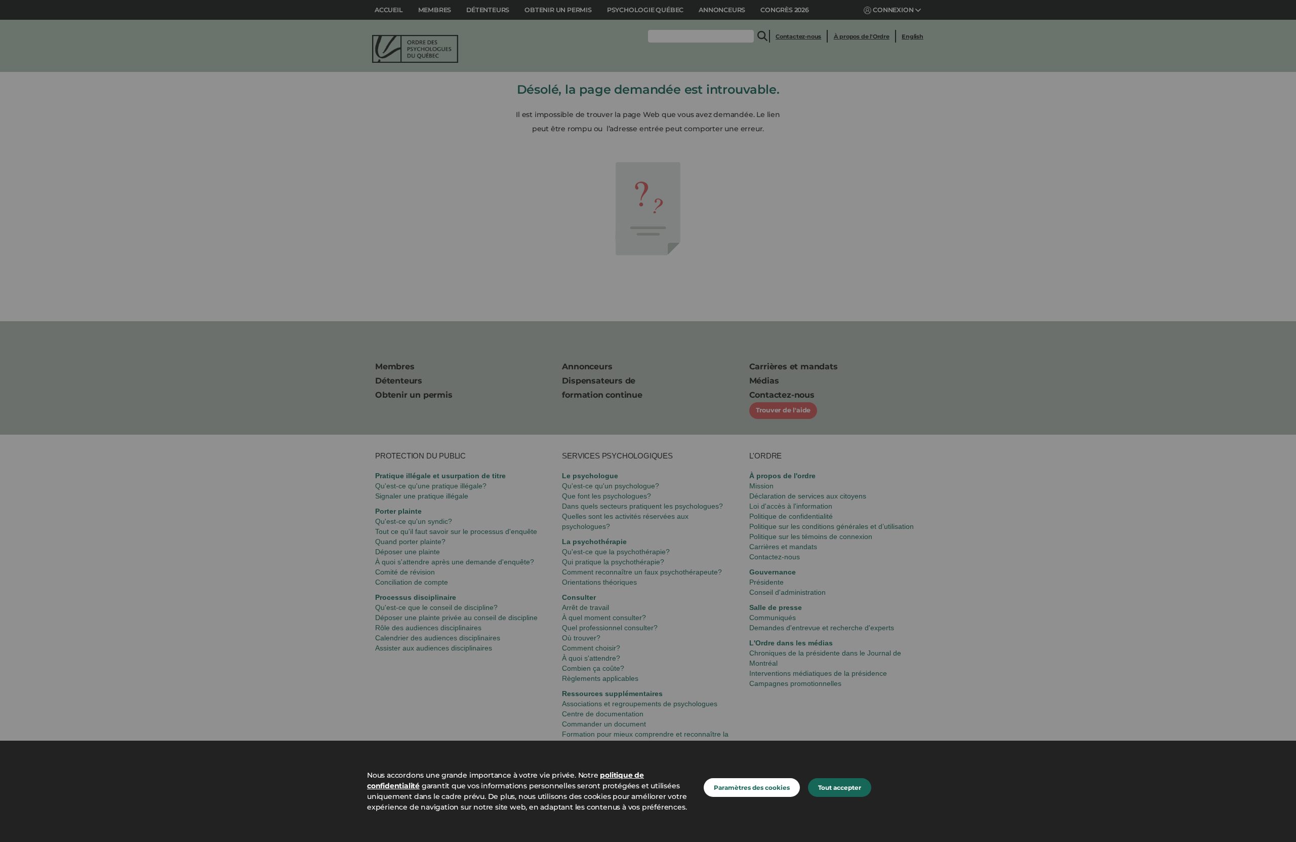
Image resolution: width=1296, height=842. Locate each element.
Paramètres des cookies (752, 787)
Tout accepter (839, 787)
